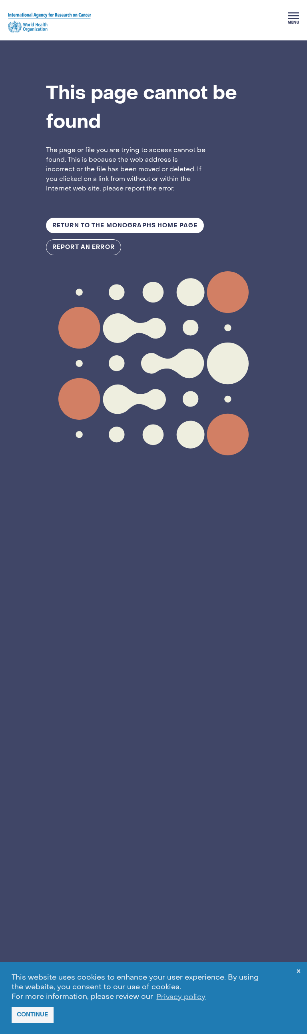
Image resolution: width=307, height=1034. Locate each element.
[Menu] (293, 18)
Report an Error (83, 247)
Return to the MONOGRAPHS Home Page (124, 225)
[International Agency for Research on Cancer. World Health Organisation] (49, 22)
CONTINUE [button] (32, 1014)
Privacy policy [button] (180, 997)
